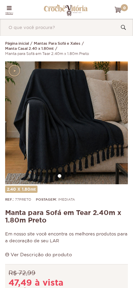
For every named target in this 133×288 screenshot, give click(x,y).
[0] (118, 10)
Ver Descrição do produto (41, 255)
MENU (9, 13)
